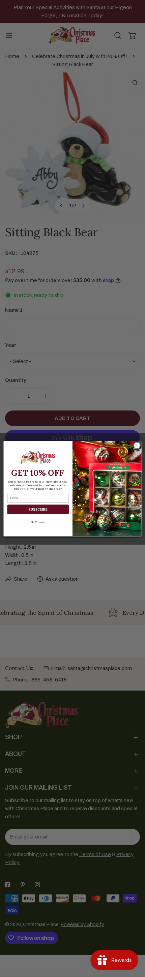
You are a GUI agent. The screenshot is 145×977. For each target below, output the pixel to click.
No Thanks (38, 521)
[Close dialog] (137, 445)
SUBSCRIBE (38, 509)
